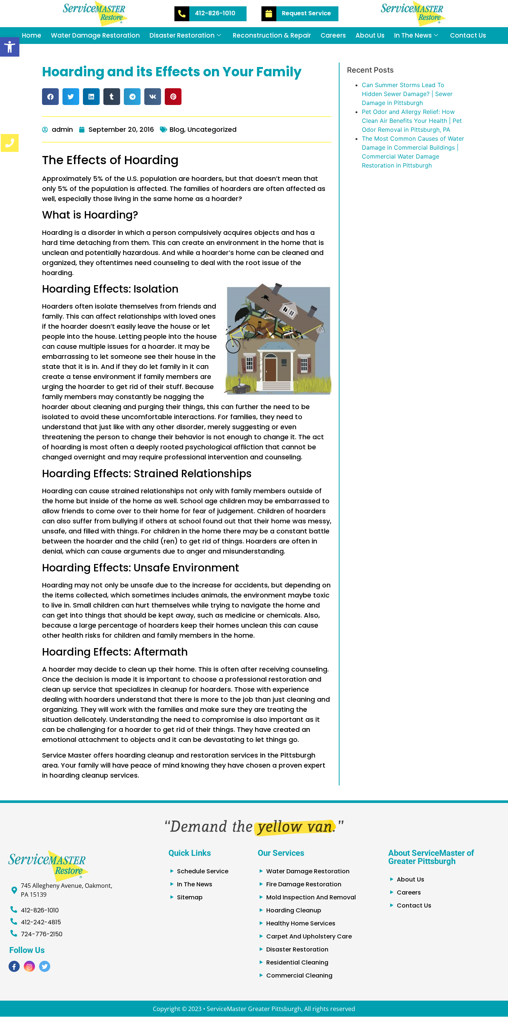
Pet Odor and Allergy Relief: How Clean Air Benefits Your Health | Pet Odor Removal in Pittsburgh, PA (412, 120)
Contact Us (468, 35)
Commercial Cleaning (299, 975)
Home (31, 35)
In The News (413, 35)
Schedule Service (202, 871)
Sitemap (190, 897)
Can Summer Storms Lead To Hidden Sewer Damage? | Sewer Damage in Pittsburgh (407, 93)
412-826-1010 (215, 13)
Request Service (306, 13)
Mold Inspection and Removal (311, 897)
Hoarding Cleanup (293, 910)
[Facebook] (14, 966)
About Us (370, 35)
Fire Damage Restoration (303, 884)
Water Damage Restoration (95, 35)
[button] (9, 47)
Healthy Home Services (300, 923)
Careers (333, 35)
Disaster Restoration (182, 35)
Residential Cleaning (297, 962)
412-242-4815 (41, 922)
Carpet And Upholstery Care (309, 936)
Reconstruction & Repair (272, 35)
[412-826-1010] (181, 13)
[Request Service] (268, 13)
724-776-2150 (41, 934)
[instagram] (29, 966)
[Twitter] (44, 966)
